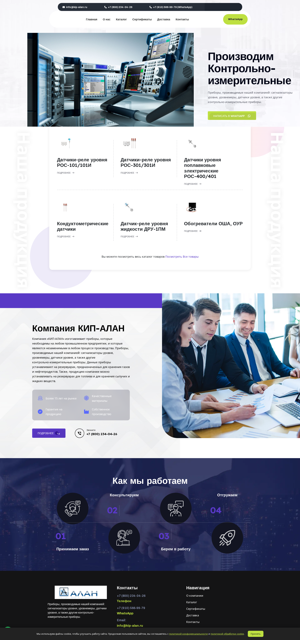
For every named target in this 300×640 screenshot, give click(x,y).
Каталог (121, 19)
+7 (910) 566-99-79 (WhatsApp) (172, 7)
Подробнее (64, 172)
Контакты (182, 19)
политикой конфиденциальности (188, 633)
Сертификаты (142, 19)
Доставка (163, 19)
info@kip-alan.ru (76, 7)
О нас (106, 19)
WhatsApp (235, 19)
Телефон (124, 601)
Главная (91, 19)
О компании (194, 595)
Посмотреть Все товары (182, 256)
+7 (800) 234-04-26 (120, 7)
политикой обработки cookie (227, 633)
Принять (256, 633)
